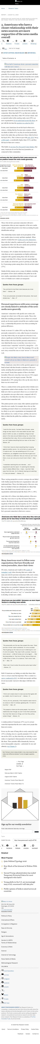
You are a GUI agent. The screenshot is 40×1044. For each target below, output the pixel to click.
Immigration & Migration (9, 924)
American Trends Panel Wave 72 (14, 784)
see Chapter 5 (11, 746)
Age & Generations (7, 936)
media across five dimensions (27, 240)
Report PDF (8, 769)
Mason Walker (19, 53)
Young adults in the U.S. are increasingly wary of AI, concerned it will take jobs (19, 883)
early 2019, (30, 137)
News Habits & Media (8, 959)
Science (3, 951)
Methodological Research (9, 963)
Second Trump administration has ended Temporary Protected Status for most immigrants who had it (20, 875)
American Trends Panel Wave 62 (14, 780)
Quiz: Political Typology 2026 (15, 861)
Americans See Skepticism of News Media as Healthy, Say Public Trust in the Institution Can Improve (19, 19)
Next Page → (20, 766)
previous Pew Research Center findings (22, 147)
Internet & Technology (8, 955)
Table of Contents (8, 58)
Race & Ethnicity (6, 928)
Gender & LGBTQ (6, 940)
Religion (4, 932)
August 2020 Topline (11, 776)
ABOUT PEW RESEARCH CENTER (10, 1007)
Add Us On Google (14, 48)
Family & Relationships (8, 943)
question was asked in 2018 (25, 123)
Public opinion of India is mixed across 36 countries (20, 890)
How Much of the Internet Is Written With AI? (20, 867)
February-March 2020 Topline (13, 773)
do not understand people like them (24, 120)
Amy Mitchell (31, 53)
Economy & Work (6, 947)
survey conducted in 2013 (9, 678)
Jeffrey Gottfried (8, 53)
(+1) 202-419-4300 (6, 910)
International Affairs (7, 920)
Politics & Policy (6, 916)
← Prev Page (20, 761)
